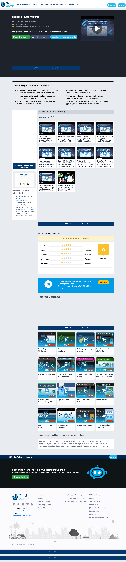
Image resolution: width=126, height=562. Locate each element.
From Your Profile (28, 209)
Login (122, 5)
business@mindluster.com (22, 511)
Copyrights (95, 511)
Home (19, 4)
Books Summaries (59, 4)
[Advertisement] (46, 53)
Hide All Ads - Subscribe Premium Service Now (45, 68)
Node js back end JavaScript (73, 498)
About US (94, 505)
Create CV (48, 4)
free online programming (57, 112)
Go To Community (39, 37)
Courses (41, 498)
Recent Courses (37, 4)
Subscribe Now (21, 477)
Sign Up (112, 5)
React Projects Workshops (73, 495)
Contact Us (95, 498)
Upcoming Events (44, 505)
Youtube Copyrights (98, 508)
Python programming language (74, 501)
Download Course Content (63, 37)
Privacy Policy (96, 501)
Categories (26, 4)
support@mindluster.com (21, 515)
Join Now (113, 457)
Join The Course (21, 37)
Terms (93, 514)
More (71, 4)
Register (18, 198)
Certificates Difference (99, 518)
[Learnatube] (7, 3)
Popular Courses (44, 501)
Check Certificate (97, 495)
